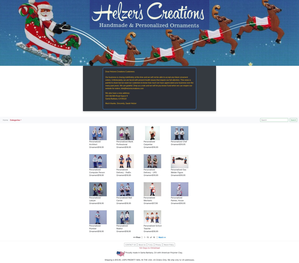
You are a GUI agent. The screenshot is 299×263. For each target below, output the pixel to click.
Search (293, 120)
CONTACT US (130, 245)
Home (5, 120)
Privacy (158, 245)
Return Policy (169, 245)
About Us (142, 245)
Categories (15, 120)
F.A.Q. (150, 245)
